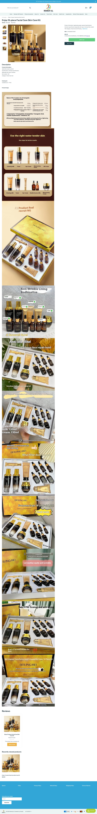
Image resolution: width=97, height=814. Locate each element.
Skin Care (55, 14)
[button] (10, 43)
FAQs (19, 785)
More (86, 14)
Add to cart (81, 39)
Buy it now (69, 43)
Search (3, 785)
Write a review (12, 744)
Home (11, 14)
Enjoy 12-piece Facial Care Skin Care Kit (11, 775)
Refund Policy (53, 785)
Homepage (4, 17)
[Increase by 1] (67, 38)
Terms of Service (86, 785)
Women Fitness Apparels (78, 14)
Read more (85, 28)
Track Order (49, 14)
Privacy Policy (37, 785)
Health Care (61, 14)
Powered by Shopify (19, 811)
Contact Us (42, 14)
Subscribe (6, 802)
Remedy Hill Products (18, 14)
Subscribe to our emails (7, 796)
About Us (37, 14)
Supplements (68, 14)
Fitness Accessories (29, 14)
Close (95, 1)
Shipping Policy (70, 785)
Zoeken (30, 7)
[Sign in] (86, 7)
